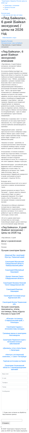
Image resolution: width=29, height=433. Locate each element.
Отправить (5, 423)
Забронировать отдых (9, 37)
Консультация (5, 13)
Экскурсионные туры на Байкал (11, 43)
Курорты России (10, 7)
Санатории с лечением (12, 5)
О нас (6, 9)
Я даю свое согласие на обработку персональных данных (14, 413)
